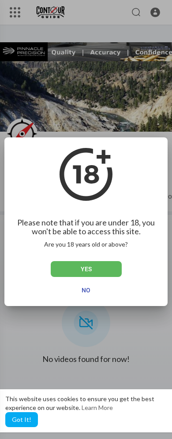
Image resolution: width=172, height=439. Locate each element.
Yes (86, 269)
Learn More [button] (97, 407)
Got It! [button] (21, 419)
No (86, 290)
